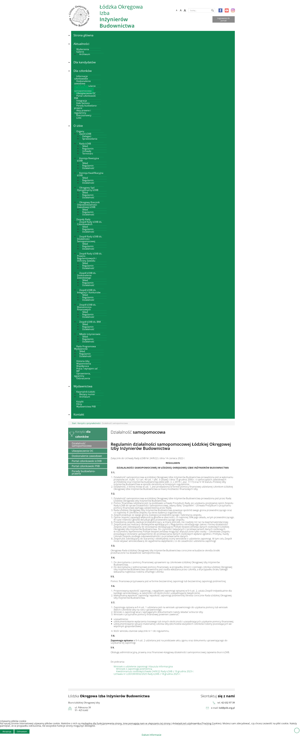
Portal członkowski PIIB (86, 466)
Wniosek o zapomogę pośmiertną (134, 668)
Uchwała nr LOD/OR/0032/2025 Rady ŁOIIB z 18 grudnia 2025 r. (147, 674)
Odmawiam (22, 731)
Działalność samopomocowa (81, 444)
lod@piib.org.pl (227, 707)
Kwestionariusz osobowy (129, 671)
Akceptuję (6, 731)
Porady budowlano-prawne (83, 472)
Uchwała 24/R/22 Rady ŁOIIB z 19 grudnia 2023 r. (168, 671)
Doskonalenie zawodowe (87, 456)
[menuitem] (83, 35)
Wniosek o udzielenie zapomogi (131, 666)
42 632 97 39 (228, 702)
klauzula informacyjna (161, 666)
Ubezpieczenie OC (82, 451)
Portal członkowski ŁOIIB (87, 461)
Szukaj (212, 10)
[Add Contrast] (172, 10)
